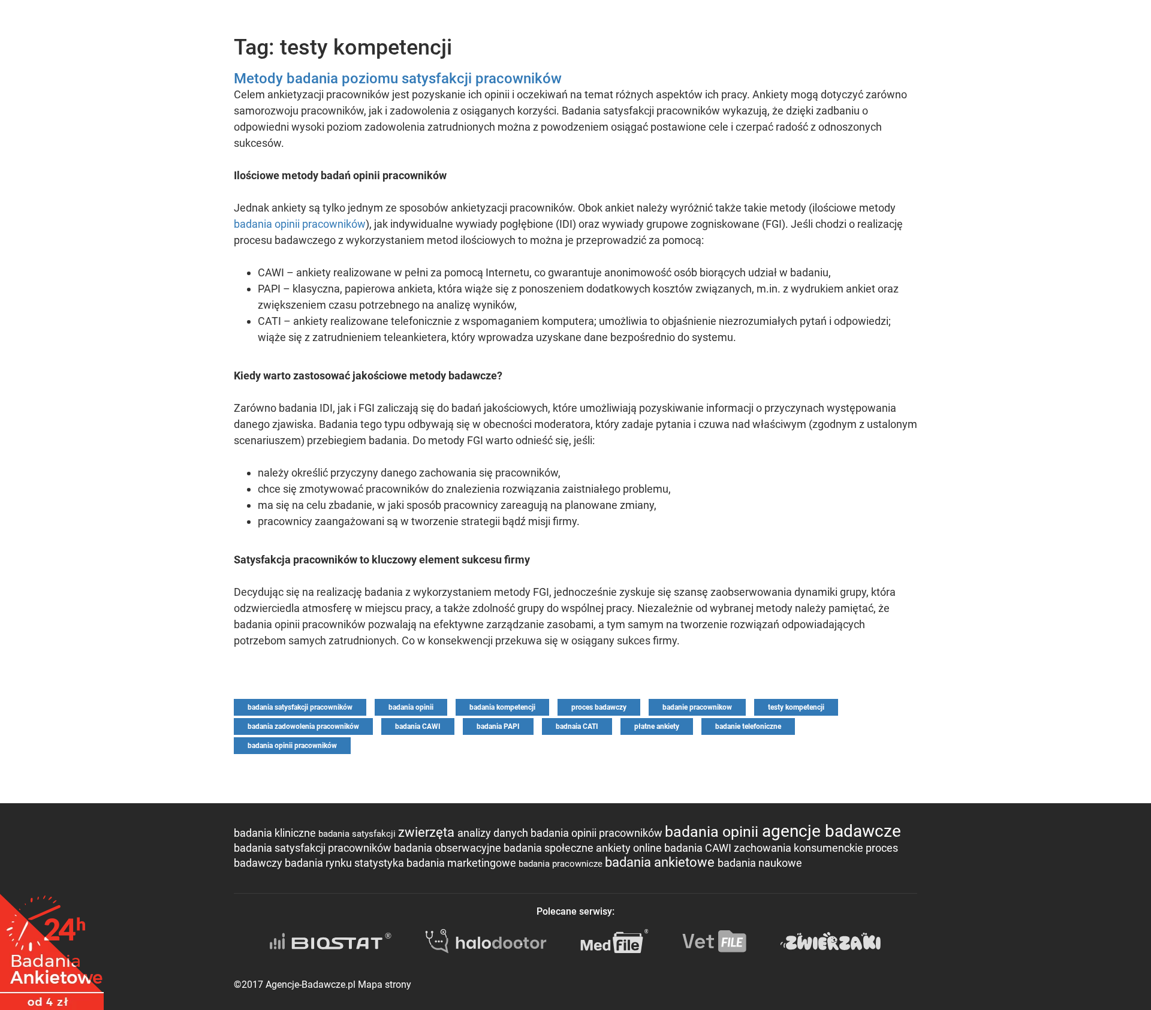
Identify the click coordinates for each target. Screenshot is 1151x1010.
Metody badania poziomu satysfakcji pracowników (398, 78)
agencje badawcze (831, 831)
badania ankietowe (661, 862)
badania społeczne (550, 848)
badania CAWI (418, 726)
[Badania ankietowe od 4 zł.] (52, 947)
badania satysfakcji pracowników (300, 707)
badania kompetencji (502, 707)
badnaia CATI (577, 726)
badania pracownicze (562, 863)
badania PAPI (498, 726)
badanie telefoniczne (748, 726)
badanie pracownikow (697, 707)
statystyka (380, 863)
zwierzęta (427, 832)
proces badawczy (598, 707)
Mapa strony (384, 984)
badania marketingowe (462, 863)
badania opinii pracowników (300, 224)
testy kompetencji (796, 707)
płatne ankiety (656, 726)
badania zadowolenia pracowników (303, 726)
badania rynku (319, 863)
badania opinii (410, 707)
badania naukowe (760, 863)
